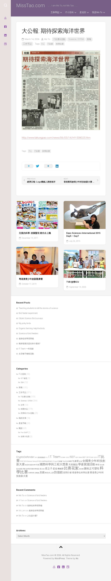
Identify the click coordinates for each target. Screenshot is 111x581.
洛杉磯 (81, 469)
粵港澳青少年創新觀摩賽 (31, 279)
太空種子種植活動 (26, 354)
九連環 (75, 461)
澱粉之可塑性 (91, 468)
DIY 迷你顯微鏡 (40, 457)
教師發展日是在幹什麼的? (29, 343)
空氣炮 (37, 473)
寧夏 (24, 469)
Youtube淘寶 (67, 461)
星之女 (42, 469)
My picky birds (25, 323)
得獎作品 (24, 409)
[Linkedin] (5, 35)
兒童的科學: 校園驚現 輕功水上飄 (35, 233)
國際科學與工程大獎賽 (54, 464)
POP (21, 461)
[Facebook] (5, 27)
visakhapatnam (46, 461)
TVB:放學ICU (72, 282)
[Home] (5, 18)
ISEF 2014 (94, 457)
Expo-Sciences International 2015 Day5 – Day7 (83, 234)
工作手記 (55, 12)
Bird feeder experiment (28, 313)
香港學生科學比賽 (80, 472)
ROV (25, 461)
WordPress (60, 558)
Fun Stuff (24, 432)
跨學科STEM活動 (27, 413)
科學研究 (31, 473)
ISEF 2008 (78, 457)
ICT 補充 (24, 378)
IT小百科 (69, 12)
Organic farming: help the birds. (32, 328)
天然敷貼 (73, 464)
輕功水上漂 (49, 473)
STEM (39, 461)
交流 (80, 461)
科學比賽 (60, 44)
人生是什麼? (32, 516)
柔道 (55, 468)
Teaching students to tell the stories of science (38, 308)
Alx (77, 558)
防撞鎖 (58, 472)
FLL (42, 44)
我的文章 (22, 418)
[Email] (5, 44)
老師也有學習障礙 (26, 338)
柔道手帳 (22, 423)
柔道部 (83, 12)
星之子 (48, 468)
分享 (22, 405)
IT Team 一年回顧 (26, 349)
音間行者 (67, 472)
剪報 (89, 39)
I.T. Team (54, 457)
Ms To (47, 39)
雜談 (20, 428)
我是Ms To (97, 12)
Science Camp (32, 461)
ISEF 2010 (86, 457)
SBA (22, 382)
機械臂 (61, 468)
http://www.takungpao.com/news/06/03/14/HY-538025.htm (56, 137)
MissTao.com (30, 5)
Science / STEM (76, 39)
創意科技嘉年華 (30, 465)
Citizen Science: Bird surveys (31, 318)
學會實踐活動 (86, 464)
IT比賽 (50, 44)
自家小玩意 (25, 436)
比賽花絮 (71, 468)
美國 (42, 472)
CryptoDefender (25, 457)
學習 (97, 465)
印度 (37, 465)
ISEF (72, 457)
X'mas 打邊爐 (57, 461)
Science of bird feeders (28, 333)
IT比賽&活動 (59, 39)
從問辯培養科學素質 (32, 469)
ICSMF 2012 (65, 457)
